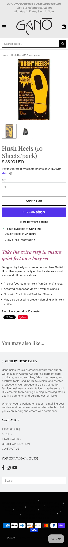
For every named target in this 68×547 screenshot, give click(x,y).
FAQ (7, 510)
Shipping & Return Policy (39, 514)
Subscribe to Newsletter (34, 517)
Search (31, 499)
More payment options (34, 221)
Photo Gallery (49, 510)
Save (24, 317)
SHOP (5, 434)
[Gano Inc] (34, 26)
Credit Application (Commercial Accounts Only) (31, 503)
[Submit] (62, 44)
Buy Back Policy (12, 506)
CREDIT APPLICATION (16, 443)
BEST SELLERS (11, 429)
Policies (13, 514)
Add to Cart (34, 201)
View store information (20, 239)
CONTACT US (10, 448)
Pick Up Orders (25, 510)
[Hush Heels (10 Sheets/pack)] (9, 131)
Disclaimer (53, 506)
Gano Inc (20, 537)
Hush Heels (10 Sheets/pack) (25, 55)
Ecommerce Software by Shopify (43, 537)
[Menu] (8, 26)
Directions (35, 506)
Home (5, 55)
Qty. (4, 180)
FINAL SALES (10, 438)
